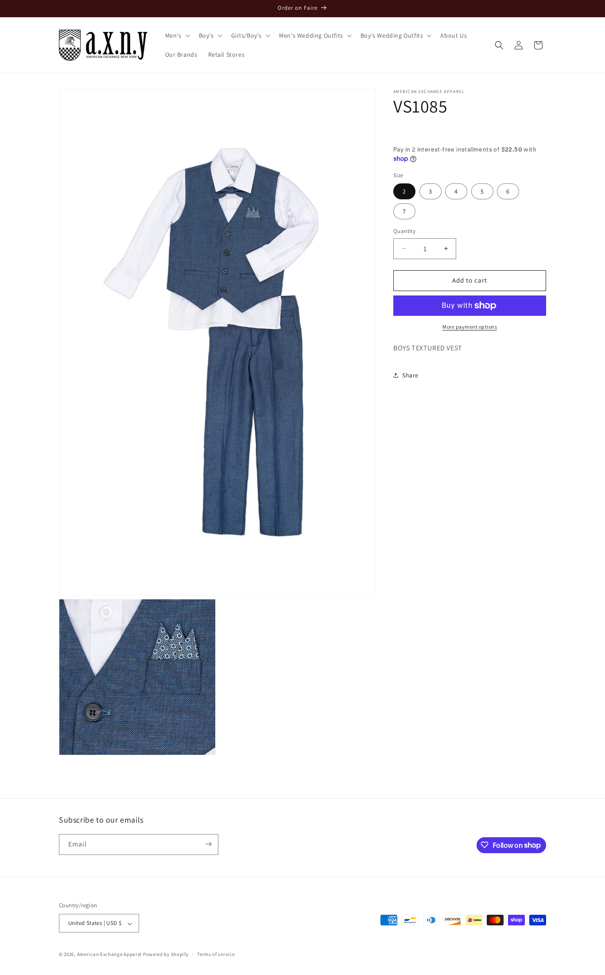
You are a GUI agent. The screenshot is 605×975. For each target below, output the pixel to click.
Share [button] (410, 375)
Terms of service (215, 954)
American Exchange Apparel (109, 955)
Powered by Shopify (166, 955)
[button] (177, 35)
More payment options (469, 326)
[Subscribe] (208, 844)
